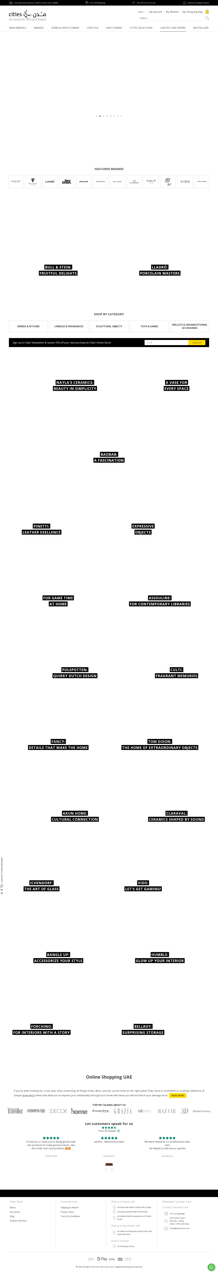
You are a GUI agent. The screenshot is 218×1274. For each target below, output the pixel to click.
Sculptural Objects (109, 326)
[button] (107, 1170)
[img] (109, 1127)
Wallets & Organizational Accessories (189, 326)
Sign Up (196, 342)
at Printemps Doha (125, 1246)
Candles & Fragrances (68, 326)
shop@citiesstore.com (180, 1228)
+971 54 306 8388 (177, 1213)
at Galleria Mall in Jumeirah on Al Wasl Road (134, 1217)
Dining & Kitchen (28, 326)
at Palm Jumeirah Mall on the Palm (132, 1211)
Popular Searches (18, 1220)
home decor (28, 1095)
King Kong (137, 1266)
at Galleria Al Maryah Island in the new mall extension (134, 1233)
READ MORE (178, 1095)
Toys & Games (149, 326)
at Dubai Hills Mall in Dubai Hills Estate (134, 1207)
